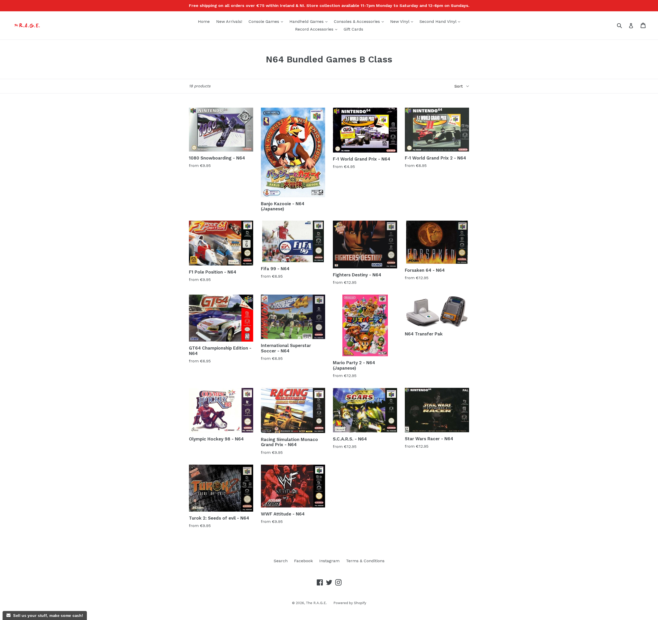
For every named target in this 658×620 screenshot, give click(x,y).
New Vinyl (403, 21)
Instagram (329, 560)
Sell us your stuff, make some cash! (47, 615)
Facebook (303, 560)
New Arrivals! (229, 21)
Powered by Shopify (349, 603)
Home (204, 21)
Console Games (267, 21)
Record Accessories (317, 29)
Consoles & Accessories (360, 21)
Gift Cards (353, 29)
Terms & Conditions (365, 560)
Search (281, 560)
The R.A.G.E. (316, 603)
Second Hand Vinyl (441, 21)
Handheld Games (309, 21)
